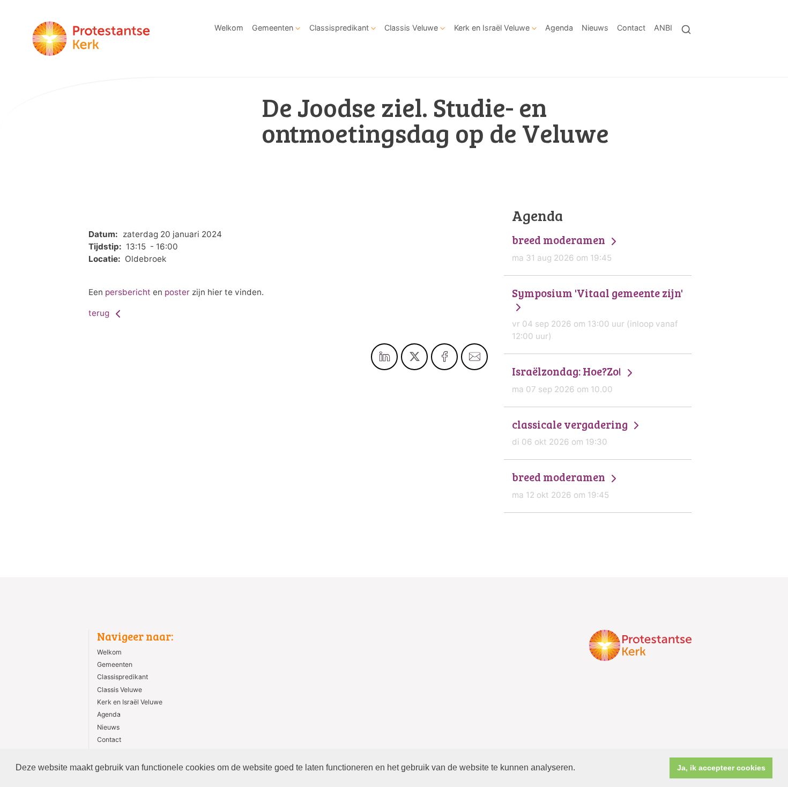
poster (177, 292)
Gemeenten (272, 27)
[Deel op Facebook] (444, 356)
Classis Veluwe (411, 27)
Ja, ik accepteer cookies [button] (721, 767)
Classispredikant (339, 27)
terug (99, 313)
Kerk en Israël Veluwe (492, 27)
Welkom (228, 27)
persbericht (128, 292)
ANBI (663, 27)
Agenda (559, 27)
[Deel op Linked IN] (384, 356)
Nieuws (595, 27)
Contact (631, 27)
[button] (579, 768)
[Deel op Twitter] (414, 356)
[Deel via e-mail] (474, 356)
